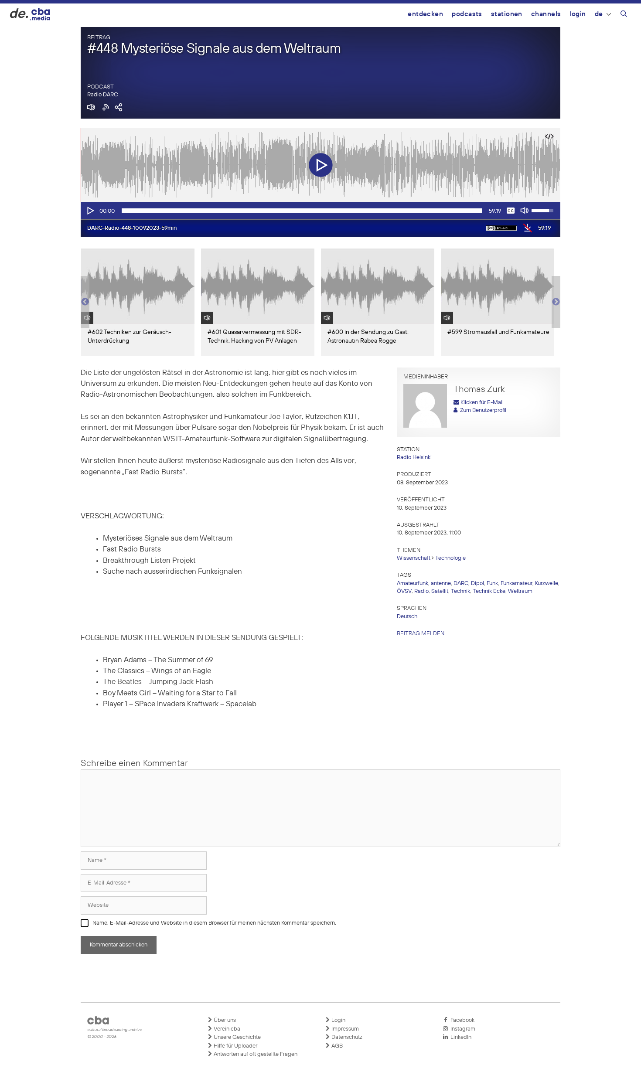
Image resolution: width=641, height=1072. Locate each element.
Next (556, 302)
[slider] (302, 210)
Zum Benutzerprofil (481, 410)
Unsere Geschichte (236, 1037)
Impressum (344, 1029)
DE (599, 14)
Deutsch (407, 616)
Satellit (439, 591)
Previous (85, 302)
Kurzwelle (546, 583)
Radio (421, 591)
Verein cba (226, 1029)
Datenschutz (346, 1037)
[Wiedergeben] (89, 210)
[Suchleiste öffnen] (624, 15)
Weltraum (520, 591)
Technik (460, 591)
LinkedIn (459, 1037)
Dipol (477, 583)
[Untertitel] (510, 210)
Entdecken (425, 14)
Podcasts (467, 14)
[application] (320, 210)
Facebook (461, 1020)
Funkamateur (516, 583)
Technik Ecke (489, 591)
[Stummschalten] (524, 210)
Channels (546, 14)
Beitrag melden (420, 633)
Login (578, 14)
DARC (460, 583)
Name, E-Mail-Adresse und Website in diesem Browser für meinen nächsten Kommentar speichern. (214, 923)
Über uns (224, 1020)
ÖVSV (404, 591)
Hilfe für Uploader (234, 1046)
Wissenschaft (413, 558)
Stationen (506, 14)
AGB (336, 1046)
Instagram (461, 1029)
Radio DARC (102, 95)
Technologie (450, 558)
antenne (441, 583)
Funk (492, 583)
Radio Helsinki (414, 457)
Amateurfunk (412, 583)
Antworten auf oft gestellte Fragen (254, 1054)
